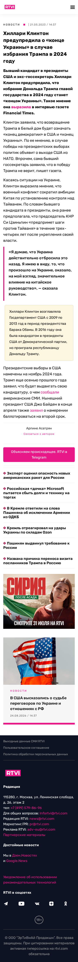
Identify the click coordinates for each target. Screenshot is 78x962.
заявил (36, 410)
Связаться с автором (39, 433)
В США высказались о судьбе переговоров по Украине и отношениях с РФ (38, 703)
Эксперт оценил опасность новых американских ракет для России (36, 475)
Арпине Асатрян (39, 428)
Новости (11, 24)
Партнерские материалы (24, 835)
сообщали (50, 392)
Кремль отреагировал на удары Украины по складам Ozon (34, 530)
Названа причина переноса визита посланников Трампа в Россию (38, 560)
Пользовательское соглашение (26, 748)
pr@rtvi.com (39, 824)
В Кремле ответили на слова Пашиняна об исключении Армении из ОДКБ (36, 512)
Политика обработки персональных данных (35, 754)
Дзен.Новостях (24, 855)
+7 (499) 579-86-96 (26, 808)
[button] (73, 7)
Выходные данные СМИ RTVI (24, 741)
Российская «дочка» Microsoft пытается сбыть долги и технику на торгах (36, 492)
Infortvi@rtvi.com (53, 813)
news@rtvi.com (41, 819)
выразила (21, 107)
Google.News (16, 861)
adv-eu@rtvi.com (41, 829)
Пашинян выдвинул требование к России (36, 545)
